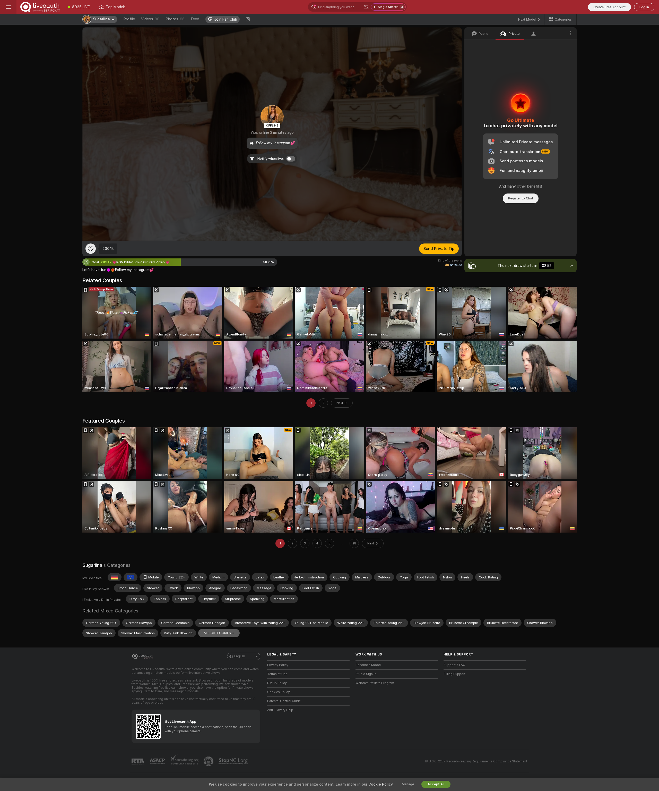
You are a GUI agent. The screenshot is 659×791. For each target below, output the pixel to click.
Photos (175, 19)
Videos (150, 19)
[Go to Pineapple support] (209, 761)
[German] (115, 577)
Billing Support (454, 674)
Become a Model (368, 665)
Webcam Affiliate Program (374, 683)
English (239, 656)
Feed (195, 19)
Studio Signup (366, 674)
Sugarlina (92, 565)
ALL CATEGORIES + (219, 633)
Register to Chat (520, 198)
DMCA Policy (277, 683)
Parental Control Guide (284, 701)
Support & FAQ (454, 665)
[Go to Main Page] (39, 7)
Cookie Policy (380, 784)
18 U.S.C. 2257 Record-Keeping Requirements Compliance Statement (475, 761)
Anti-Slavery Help (280, 710)
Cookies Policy (278, 692)
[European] (130, 577)
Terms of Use (277, 674)
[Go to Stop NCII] (234, 761)
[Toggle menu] (8, 7)
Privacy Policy (277, 665)
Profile (129, 19)
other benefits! (529, 186)
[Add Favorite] (90, 248)
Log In (644, 7)
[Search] (366, 7)
